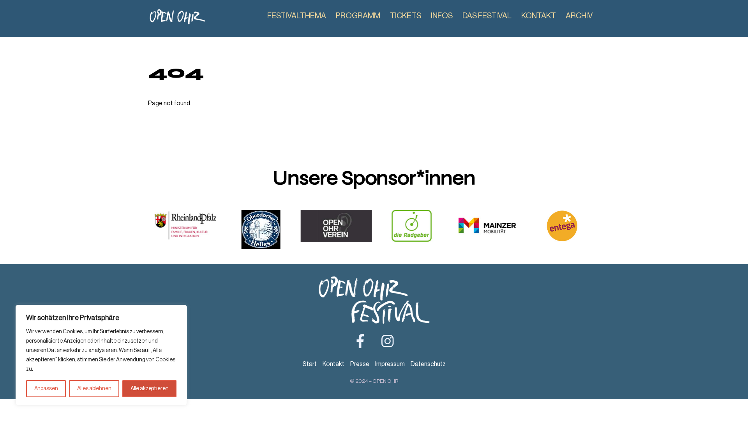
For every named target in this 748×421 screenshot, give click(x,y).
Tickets (405, 16)
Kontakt (538, 16)
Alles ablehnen (94, 388)
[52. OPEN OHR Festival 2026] (177, 21)
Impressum (390, 364)
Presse (359, 364)
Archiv (579, 16)
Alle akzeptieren (150, 388)
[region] (101, 355)
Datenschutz (428, 364)
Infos (442, 16)
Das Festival (487, 16)
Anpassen (46, 388)
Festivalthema (296, 16)
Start (310, 364)
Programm (358, 16)
